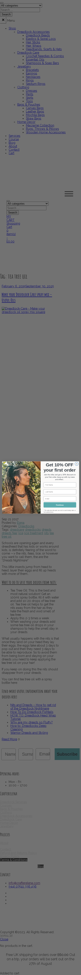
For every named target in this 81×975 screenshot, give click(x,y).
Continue (60, 505)
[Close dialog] (76, 464)
